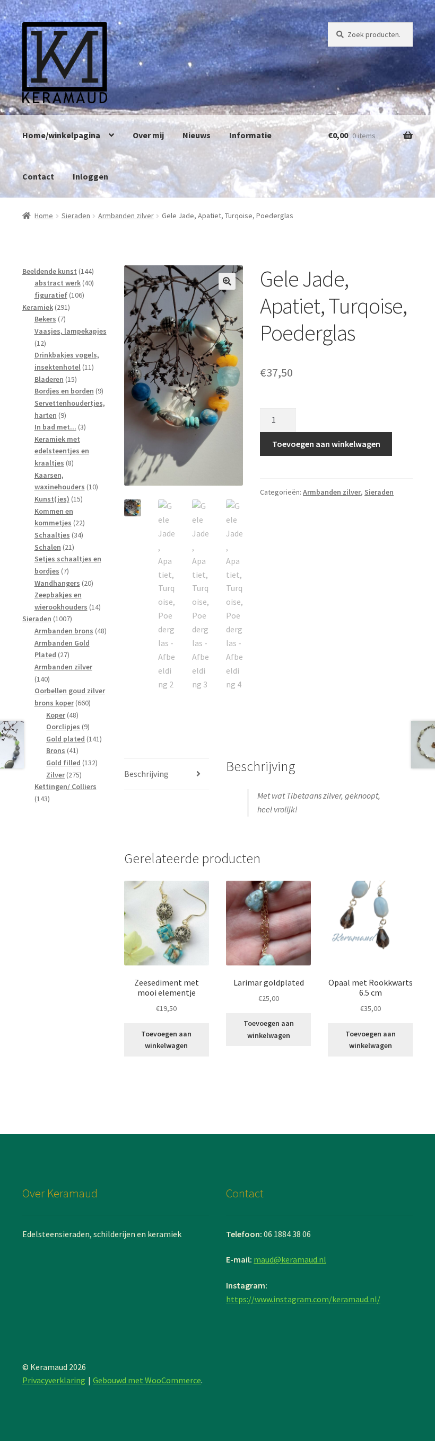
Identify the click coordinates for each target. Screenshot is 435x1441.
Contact (38, 176)
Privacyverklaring (53, 1380)
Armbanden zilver (126, 215)
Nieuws (196, 135)
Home (43, 215)
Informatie (250, 135)
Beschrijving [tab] (146, 773)
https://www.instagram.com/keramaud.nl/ (303, 1299)
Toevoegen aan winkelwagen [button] (166, 1040)
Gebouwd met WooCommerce (147, 1380)
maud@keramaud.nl (290, 1259)
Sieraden (76, 215)
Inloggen (90, 176)
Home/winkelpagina (61, 135)
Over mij (148, 135)
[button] (227, 281)
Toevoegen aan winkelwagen (326, 443)
